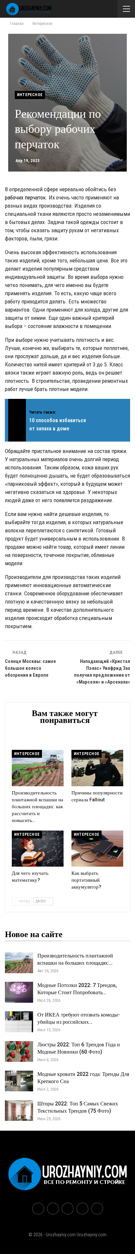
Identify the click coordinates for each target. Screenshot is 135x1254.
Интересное (30, 95)
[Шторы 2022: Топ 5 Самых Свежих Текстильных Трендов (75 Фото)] (19, 1110)
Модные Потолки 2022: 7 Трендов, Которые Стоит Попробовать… (77, 989)
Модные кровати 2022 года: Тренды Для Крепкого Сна (83, 1077)
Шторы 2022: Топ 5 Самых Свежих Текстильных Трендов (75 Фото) (77, 1107)
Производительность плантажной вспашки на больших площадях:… (75, 959)
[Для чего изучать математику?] (38, 849)
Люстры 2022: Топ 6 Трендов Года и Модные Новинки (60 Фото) (78, 1048)
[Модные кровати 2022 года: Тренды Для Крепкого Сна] (19, 1081)
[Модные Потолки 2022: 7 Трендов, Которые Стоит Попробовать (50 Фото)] (19, 992)
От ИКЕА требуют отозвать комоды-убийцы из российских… (78, 1018)
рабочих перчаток (25, 197)
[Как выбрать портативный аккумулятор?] (97, 849)
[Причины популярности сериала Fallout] (97, 768)
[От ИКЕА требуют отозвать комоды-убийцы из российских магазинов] (19, 1021)
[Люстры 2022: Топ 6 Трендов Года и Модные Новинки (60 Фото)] (19, 1051)
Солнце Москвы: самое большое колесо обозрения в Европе (30, 668)
